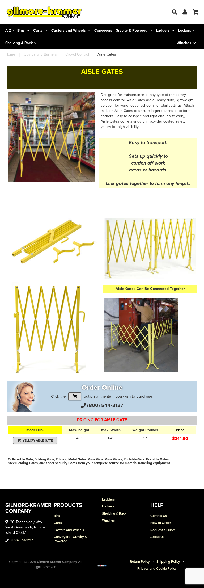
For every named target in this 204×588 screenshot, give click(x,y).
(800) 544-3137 (105, 405)
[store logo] (53, 12)
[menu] (102, 36)
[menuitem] (23, 30)
